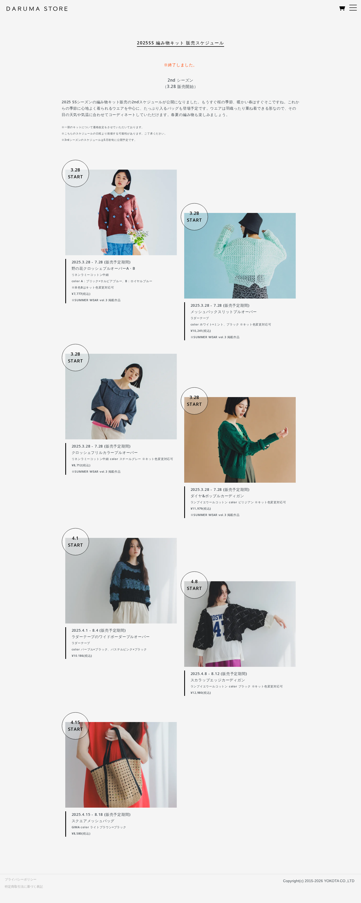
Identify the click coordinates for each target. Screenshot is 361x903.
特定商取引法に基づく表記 (24, 886)
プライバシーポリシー (20, 879)
